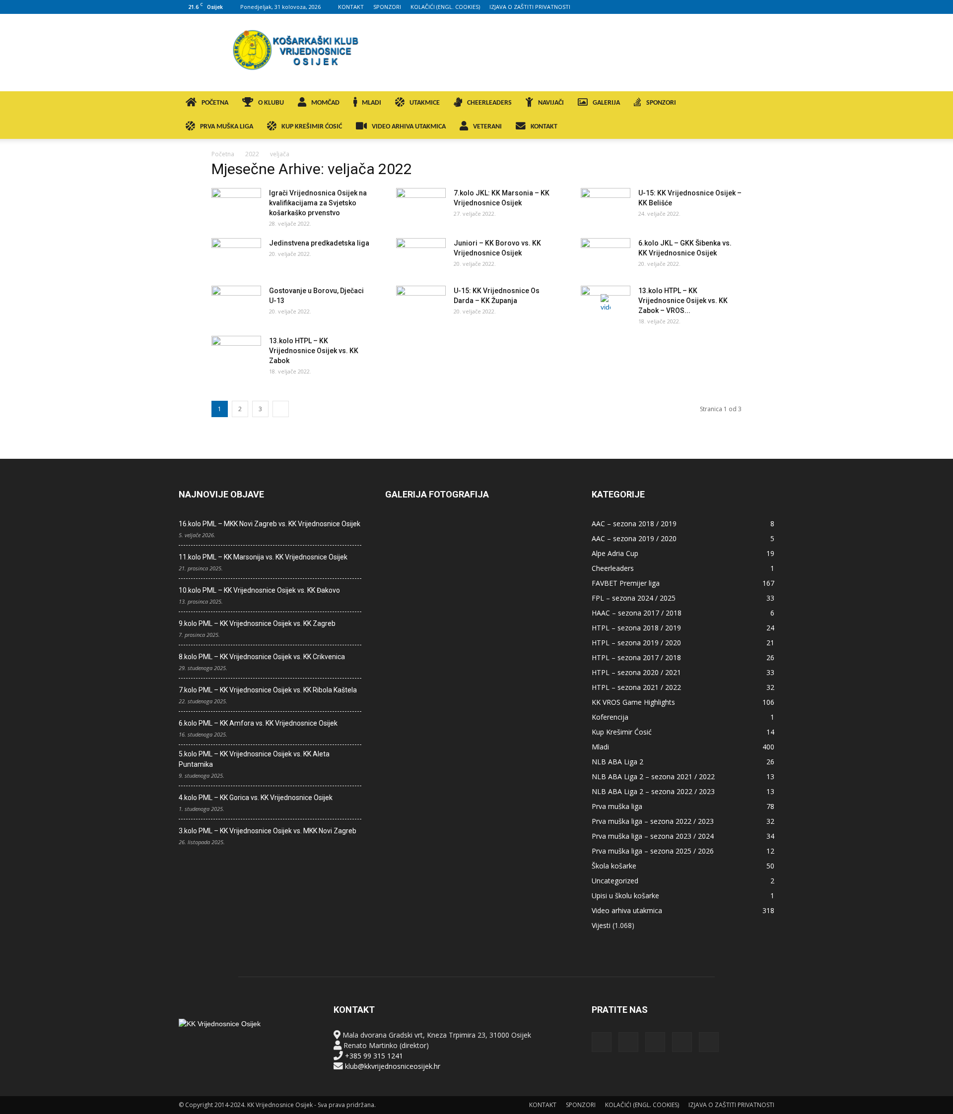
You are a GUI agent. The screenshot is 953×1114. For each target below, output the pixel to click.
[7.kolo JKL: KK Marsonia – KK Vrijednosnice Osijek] (421, 205)
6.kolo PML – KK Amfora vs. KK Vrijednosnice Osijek (258, 723)
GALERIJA (606, 103)
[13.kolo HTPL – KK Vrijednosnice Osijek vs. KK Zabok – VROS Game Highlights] (605, 303)
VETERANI (487, 126)
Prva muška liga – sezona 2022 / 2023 (653, 821)
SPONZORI (387, 6)
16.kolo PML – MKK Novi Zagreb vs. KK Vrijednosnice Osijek (269, 524)
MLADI (371, 103)
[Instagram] (717, 7)
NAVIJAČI (551, 103)
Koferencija (610, 717)
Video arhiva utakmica (627, 910)
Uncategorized (615, 880)
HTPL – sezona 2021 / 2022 (636, 687)
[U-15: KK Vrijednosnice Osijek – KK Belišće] (605, 205)
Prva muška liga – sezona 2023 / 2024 (653, 836)
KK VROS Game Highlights (633, 702)
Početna (222, 154)
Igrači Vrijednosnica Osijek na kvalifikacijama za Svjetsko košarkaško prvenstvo (318, 203)
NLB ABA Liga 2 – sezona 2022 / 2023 (653, 791)
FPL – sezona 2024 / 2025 (634, 598)
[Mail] (734, 7)
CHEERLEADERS (489, 103)
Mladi (600, 746)
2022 (252, 154)
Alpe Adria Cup (615, 553)
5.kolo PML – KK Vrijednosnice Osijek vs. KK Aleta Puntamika (254, 759)
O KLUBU (271, 103)
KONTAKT (351, 6)
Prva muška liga (617, 806)
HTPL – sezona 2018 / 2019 (636, 627)
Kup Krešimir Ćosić (622, 732)
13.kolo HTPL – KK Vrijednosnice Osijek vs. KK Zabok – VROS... (683, 300)
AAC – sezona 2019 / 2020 (634, 538)
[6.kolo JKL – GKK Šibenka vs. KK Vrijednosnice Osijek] (605, 255)
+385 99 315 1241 (374, 1055)
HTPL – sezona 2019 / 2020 (636, 642)
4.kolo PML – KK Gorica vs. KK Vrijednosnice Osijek (256, 798)
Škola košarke (614, 865)
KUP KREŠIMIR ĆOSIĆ (311, 126)
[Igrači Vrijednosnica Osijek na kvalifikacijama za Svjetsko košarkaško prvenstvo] (236, 205)
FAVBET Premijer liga (626, 583)
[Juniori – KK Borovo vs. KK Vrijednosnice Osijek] (421, 255)
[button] (762, 104)
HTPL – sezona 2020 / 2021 (636, 672)
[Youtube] (766, 7)
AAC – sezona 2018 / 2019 (634, 523)
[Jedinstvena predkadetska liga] (236, 255)
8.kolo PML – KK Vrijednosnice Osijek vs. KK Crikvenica (262, 657)
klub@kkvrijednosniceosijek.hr (392, 1066)
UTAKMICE (424, 103)
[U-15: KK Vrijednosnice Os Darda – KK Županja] (421, 303)
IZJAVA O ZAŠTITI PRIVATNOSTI (529, 6)
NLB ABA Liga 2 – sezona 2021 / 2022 (653, 776)
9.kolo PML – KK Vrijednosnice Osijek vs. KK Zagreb (257, 623)
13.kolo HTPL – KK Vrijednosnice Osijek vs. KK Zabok (313, 351)
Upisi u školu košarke (625, 895)
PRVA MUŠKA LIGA (226, 126)
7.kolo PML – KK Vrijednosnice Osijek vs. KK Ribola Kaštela (268, 690)
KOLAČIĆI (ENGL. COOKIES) (445, 6)
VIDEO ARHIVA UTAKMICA (409, 126)
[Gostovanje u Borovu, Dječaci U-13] (236, 303)
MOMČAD (325, 103)
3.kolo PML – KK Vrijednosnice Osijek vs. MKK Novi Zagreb (267, 831)
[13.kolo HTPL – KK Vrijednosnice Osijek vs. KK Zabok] (236, 353)
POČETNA (215, 103)
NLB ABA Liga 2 (617, 761)
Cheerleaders (613, 568)
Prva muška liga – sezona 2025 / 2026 (653, 851)
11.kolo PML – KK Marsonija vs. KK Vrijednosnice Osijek (263, 557)
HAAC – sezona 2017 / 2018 (636, 613)
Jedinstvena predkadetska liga (319, 243)
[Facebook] (701, 7)
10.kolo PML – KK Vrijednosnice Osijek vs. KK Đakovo (259, 590)
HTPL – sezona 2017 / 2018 (636, 657)
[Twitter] (750, 7)
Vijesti (601, 925)
